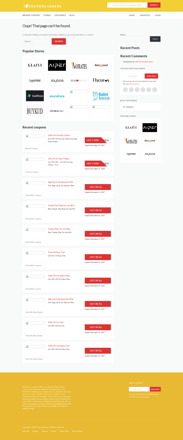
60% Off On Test (56, 322)
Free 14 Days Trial (56, 252)
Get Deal (96, 187)
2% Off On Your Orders (59, 158)
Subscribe (151, 76)
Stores (47, 15)
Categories (60, 15)
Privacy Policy (77, 431)
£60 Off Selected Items (144, 62)
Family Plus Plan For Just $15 (61, 205)
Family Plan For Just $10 (59, 229)
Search (154, 5)
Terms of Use (64, 431)
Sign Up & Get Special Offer (60, 182)
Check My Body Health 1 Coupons (35, 312)
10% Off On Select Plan (59, 275)
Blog (71, 15)
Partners (45, 431)
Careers (53, 431)
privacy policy (134, 84)
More (57, 165)
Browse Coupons (31, 15)
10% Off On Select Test (59, 345)
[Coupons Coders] (43, 6)
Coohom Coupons (31, 172)
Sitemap (35, 431)
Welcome (26, 431)
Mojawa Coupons (31, 148)
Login (157, 15)
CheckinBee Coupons (33, 195)
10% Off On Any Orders (59, 135)
